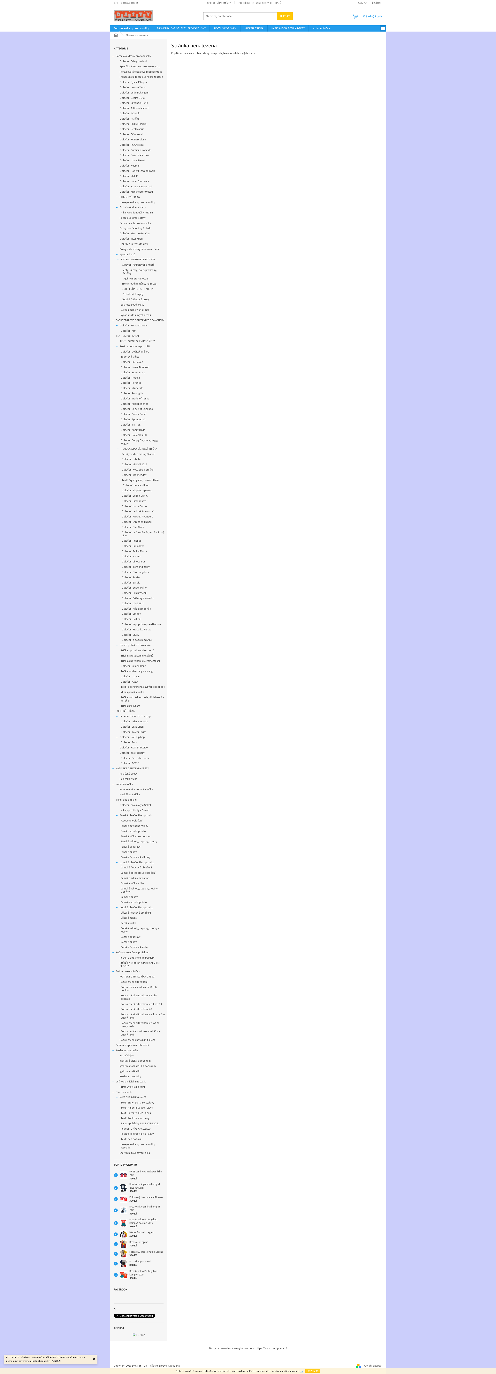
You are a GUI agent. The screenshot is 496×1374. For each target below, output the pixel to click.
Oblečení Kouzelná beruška (138, 470)
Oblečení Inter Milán (131, 239)
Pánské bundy (129, 852)
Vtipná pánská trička (132, 692)
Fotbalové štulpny (133, 294)
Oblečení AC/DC (130, 763)
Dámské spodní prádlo (134, 902)
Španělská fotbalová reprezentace (140, 67)
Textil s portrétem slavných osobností (143, 687)
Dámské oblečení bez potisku (137, 863)
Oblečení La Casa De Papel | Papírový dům (143, 534)
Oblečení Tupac (130, 742)
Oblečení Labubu (131, 459)
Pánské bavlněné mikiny (134, 826)
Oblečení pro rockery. (132, 753)
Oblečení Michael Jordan (134, 326)
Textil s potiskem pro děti (135, 346)
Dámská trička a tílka (132, 883)
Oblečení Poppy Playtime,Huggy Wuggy (139, 442)
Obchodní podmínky (219, 3)
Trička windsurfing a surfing (137, 671)
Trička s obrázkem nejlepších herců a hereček (142, 699)
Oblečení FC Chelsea (132, 145)
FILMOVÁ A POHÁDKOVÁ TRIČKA (139, 449)
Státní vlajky (127, 1056)
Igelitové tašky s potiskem (135, 1061)
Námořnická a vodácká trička (136, 789)
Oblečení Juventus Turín (134, 103)
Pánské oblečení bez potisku (136, 815)
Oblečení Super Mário (134, 588)
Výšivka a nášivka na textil (131, 1082)
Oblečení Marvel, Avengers (137, 517)
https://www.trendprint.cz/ (271, 1348)
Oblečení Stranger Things (137, 522)
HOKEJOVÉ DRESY (130, 197)
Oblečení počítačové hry (135, 352)
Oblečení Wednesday (134, 475)
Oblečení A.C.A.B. (130, 677)
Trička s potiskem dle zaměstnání (140, 661)
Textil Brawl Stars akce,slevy (137, 1103)
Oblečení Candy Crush (133, 414)
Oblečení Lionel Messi (132, 160)
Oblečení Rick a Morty (134, 551)
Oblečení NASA (129, 682)
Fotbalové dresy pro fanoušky (133, 56)
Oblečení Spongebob (133, 419)
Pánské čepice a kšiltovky (136, 857)
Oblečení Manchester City (135, 233)
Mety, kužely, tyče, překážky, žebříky (140, 271)
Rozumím (313, 1371)
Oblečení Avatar (131, 577)
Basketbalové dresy (132, 305)
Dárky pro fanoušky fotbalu (135, 228)
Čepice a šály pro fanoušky (135, 223)
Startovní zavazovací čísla (135, 1153)
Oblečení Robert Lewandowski (137, 171)
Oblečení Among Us (132, 393)
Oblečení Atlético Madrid (134, 108)
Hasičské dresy (129, 774)
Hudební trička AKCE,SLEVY (136, 1129)
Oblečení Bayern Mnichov (134, 155)
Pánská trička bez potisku (135, 836)
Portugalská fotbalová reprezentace (141, 72)
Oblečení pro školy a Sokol (135, 805)
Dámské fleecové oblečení (136, 868)
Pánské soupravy (131, 847)
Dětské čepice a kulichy (134, 947)
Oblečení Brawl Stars (133, 373)
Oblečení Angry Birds (133, 430)
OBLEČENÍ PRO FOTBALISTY (138, 289)
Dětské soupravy (131, 937)
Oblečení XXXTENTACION (134, 748)
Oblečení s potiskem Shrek (137, 640)
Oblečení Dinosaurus (134, 562)
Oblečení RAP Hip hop (132, 737)
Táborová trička (130, 357)
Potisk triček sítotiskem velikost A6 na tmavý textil (143, 1016)
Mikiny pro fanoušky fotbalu (137, 213)
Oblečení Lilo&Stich (133, 603)
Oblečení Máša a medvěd (136, 609)
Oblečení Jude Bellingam (134, 93)
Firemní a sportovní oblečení (132, 1045)
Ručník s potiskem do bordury (137, 958)
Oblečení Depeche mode (135, 758)
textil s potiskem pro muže (135, 645)
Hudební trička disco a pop (135, 716)
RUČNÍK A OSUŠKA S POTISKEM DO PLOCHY (140, 964)
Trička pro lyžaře (130, 706)
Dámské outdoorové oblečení (138, 873)
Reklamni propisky (130, 1077)
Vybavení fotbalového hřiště (138, 265)
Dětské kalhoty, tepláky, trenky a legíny (140, 930)
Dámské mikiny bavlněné (135, 878)
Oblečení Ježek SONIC (135, 496)
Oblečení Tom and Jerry (136, 567)
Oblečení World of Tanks (135, 399)
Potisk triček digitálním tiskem (137, 1040)
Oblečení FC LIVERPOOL (133, 124)
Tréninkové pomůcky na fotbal (139, 284)
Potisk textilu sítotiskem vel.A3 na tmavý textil (140, 1033)
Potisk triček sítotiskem (134, 982)
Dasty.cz (214, 1348)
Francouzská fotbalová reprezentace (141, 77)
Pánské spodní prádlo (133, 831)
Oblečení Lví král (131, 619)
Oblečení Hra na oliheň (136, 485)
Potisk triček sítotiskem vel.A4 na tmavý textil (140, 1024)
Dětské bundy (129, 942)
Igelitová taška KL (130, 1071)
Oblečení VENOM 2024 (134, 464)
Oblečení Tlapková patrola (137, 491)
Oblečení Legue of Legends (137, 409)
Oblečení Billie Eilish (132, 727)
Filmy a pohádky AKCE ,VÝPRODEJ (140, 1123)
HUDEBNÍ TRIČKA (125, 711)
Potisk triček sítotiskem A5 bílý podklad (139, 997)
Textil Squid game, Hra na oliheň (140, 480)
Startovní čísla (124, 1092)
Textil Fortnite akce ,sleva (136, 1113)
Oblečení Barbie (131, 583)
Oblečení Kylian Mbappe (134, 82)
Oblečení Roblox (130, 378)
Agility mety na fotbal (136, 279)
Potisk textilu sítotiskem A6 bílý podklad (139, 988)
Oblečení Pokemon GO (134, 435)
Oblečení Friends (131, 541)
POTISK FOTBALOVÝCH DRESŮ (137, 977)
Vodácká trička (124, 784)
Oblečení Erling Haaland (133, 61)
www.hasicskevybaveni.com (237, 1348)
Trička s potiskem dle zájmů (137, 656)
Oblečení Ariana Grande (134, 722)
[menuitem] (131, 28)
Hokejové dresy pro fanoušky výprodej (138, 1146)
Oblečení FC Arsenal (131, 134)
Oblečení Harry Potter (134, 506)
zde (301, 1371)
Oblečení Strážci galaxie (136, 572)
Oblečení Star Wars (133, 527)
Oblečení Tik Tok (131, 425)
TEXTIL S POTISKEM (127, 336)
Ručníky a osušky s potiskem (132, 952)
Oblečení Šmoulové (133, 546)
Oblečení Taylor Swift (133, 732)
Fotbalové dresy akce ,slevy (137, 1134)
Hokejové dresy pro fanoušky (138, 202)
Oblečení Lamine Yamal (133, 87)
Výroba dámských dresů (135, 310)
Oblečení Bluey (130, 635)
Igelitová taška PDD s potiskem (138, 1066)
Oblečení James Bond (133, 666)
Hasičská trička (128, 779)
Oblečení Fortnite (131, 383)
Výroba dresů (127, 254)
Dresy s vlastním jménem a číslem (139, 249)
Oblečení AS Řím (129, 119)
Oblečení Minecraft (132, 388)
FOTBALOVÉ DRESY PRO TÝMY (138, 260)
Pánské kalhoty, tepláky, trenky (139, 841)
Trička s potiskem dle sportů (137, 650)
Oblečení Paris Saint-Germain (136, 187)
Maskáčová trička (130, 795)
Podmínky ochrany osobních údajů (260, 3)
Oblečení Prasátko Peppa (136, 630)
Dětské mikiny (129, 918)
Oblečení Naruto (131, 557)
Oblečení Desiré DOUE (132, 98)
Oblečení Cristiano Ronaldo (135, 150)
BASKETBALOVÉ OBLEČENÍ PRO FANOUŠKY (140, 320)
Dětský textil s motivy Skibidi (138, 454)
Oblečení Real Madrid (132, 129)
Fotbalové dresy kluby (133, 207)
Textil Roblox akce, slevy (135, 1118)
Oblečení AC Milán (130, 113)
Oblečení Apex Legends (134, 404)
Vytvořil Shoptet (372, 1366)
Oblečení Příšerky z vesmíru (138, 598)
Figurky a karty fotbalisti (134, 244)
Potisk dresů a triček (128, 971)
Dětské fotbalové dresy (135, 299)
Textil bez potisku (126, 800)
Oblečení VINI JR (129, 176)
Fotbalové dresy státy (133, 218)
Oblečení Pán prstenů (134, 593)
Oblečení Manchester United (136, 192)
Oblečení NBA (128, 331)
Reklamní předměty (127, 1050)
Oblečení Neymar (130, 166)
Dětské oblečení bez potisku (136, 908)
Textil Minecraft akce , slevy (137, 1108)
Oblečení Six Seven (132, 362)
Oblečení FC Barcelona (133, 140)
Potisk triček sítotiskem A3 (136, 1009)
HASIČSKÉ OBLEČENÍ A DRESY (132, 768)
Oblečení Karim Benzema (134, 181)
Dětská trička (128, 923)
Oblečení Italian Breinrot (135, 367)
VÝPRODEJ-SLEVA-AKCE (133, 1097)
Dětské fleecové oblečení (136, 913)
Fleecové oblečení (131, 821)
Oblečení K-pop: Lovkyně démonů (141, 624)
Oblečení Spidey (131, 614)
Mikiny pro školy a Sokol (135, 810)
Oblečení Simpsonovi (134, 501)
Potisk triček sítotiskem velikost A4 (141, 1004)
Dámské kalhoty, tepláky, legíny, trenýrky (139, 890)
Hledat (285, 16)
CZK (360, 3)
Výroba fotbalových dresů (136, 315)
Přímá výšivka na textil (132, 1087)
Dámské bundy (129, 897)
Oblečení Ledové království (138, 511)
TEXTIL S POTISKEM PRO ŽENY (137, 341)
